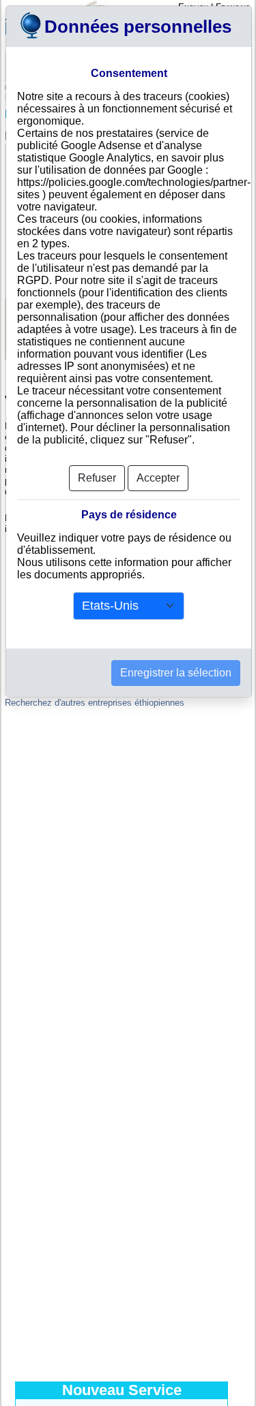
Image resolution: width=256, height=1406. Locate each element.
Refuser (97, 478)
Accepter (158, 478)
